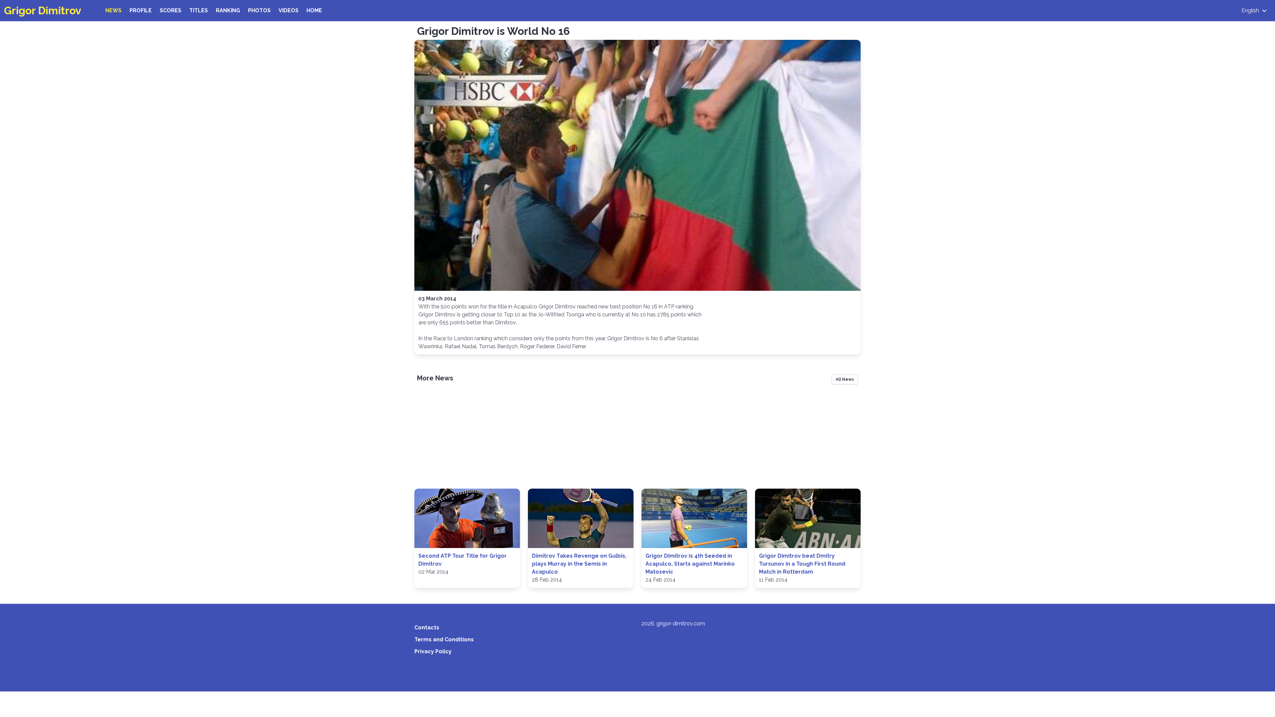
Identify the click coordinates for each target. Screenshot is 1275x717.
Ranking (228, 10)
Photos (259, 10)
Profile (140, 10)
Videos (288, 10)
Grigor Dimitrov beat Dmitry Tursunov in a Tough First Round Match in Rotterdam (802, 564)
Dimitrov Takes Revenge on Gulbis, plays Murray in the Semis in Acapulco (579, 564)
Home (314, 10)
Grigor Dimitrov (42, 10)
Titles (198, 10)
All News (845, 379)
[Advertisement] (637, 438)
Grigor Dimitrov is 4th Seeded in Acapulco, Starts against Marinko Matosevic (690, 564)
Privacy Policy (433, 651)
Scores (170, 10)
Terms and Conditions (444, 639)
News (113, 10)
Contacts (426, 627)
